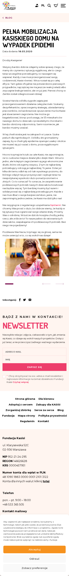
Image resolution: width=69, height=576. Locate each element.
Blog (8, 17)
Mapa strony (26, 415)
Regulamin (27, 421)
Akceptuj (35, 549)
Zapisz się (34, 367)
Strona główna (25, 398)
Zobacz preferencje (35, 568)
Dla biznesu (46, 398)
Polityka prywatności (52, 415)
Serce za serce (44, 410)
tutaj (46, 481)
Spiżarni (55, 205)
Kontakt (43, 421)
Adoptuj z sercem (21, 404)
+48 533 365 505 (13, 504)
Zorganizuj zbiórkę (18, 410)
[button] (9, 284)
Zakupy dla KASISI (48, 404)
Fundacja (8, 415)
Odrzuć (34, 558)
